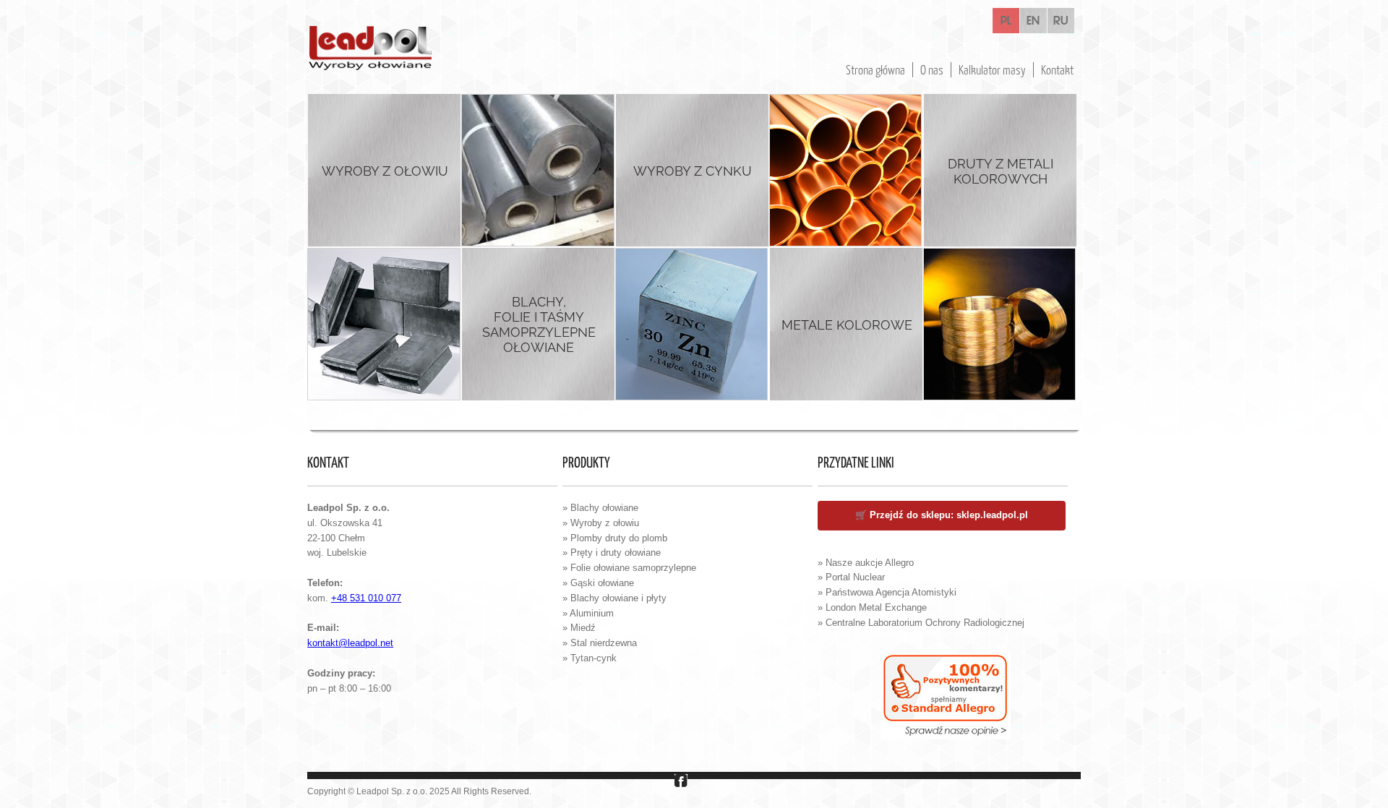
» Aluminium (588, 613)
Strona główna (875, 69)
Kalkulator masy (992, 69)
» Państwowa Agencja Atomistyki (887, 592)
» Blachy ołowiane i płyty (614, 598)
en (1033, 20)
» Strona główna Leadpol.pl (879, 547)
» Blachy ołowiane (600, 507)
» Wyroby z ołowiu (600, 522)
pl (1006, 20)
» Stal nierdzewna (599, 642)
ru (1060, 20)
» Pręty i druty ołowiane (611, 552)
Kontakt (1057, 69)
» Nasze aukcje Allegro (866, 562)
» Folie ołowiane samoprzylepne (629, 567)
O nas (931, 69)
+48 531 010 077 (366, 598)
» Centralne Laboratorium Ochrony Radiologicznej (921, 622)
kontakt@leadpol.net (350, 642)
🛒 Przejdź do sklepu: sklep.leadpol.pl (941, 515)
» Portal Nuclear (851, 577)
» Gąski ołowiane (598, 582)
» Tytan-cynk (589, 658)
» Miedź (579, 627)
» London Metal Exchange (872, 607)
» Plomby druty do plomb (614, 538)
